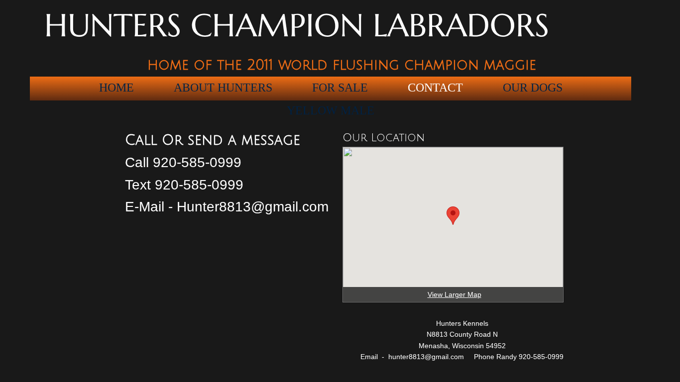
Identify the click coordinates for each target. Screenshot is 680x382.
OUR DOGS (533, 87)
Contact (435, 87)
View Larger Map (454, 294)
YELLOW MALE (330, 110)
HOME (116, 87)
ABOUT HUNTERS (223, 87)
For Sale (340, 87)
